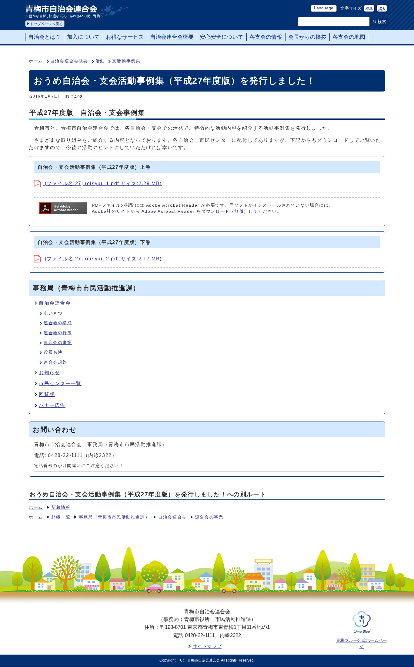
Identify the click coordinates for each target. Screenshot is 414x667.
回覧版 (47, 394)
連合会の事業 (58, 342)
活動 (100, 61)
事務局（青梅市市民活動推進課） (114, 517)
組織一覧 (61, 517)
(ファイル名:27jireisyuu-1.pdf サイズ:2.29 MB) (102, 183)
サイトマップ (207, 646)
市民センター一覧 (60, 383)
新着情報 (61, 507)
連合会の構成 (58, 323)
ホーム (36, 61)
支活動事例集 (126, 61)
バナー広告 (52, 405)
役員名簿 (53, 352)
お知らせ (49, 372)
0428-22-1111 (200, 635)
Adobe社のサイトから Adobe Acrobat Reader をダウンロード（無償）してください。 (187, 211)
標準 (369, 9)
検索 (382, 21)
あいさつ (53, 313)
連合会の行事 (58, 333)
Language (323, 8)
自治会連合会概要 (69, 61)
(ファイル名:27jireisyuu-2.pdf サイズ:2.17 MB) (102, 258)
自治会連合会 (55, 302)
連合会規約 (55, 362)
